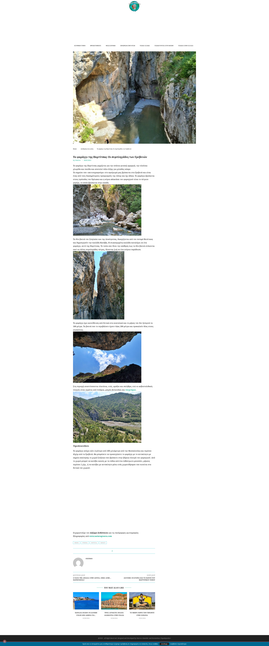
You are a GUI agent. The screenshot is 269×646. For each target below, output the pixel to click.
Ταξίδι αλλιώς (145, 46)
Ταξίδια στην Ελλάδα (185, 46)
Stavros (77, 160)
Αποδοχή (164, 644)
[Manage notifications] (4, 641)
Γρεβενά (85, 542)
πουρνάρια (130, 390)
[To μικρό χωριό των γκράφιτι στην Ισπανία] (142, 600)
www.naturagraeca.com (100, 536)
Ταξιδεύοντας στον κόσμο (163, 46)
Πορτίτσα (94, 542)
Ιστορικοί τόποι (79, 46)
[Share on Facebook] (114, 551)
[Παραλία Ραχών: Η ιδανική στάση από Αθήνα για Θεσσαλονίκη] (86, 600)
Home (75, 149)
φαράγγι (103, 542)
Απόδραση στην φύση (127, 46)
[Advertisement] (134, 27)
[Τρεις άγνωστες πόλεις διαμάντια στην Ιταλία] (114, 600)
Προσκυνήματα (95, 46)
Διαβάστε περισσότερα (178, 644)
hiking (76, 542)
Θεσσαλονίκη (110, 46)
